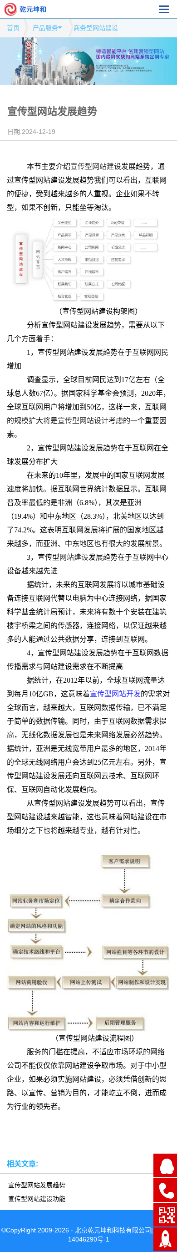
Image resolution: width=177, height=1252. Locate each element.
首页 (13, 27)
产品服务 (45, 27)
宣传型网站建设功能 (36, 1198)
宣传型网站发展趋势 (36, 1185)
